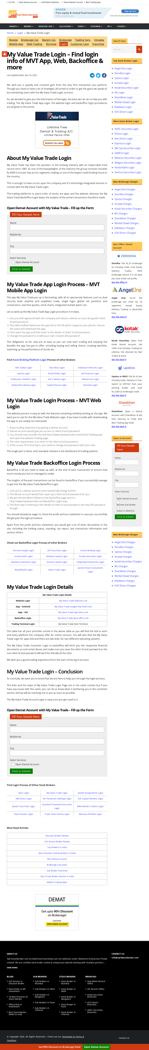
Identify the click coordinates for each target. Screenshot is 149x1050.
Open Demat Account (96, 1047)
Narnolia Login (90, 385)
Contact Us (123, 1038)
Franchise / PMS (45, 26)
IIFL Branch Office (95, 989)
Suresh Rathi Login (23, 556)
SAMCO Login (122, 153)
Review (13, 40)
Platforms (95, 26)
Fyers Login (23, 792)
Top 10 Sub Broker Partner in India (57, 876)
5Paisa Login (121, 133)
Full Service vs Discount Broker (16, 982)
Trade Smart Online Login (57, 814)
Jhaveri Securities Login (23, 806)
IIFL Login (120, 92)
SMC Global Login (23, 367)
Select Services (18, 258)
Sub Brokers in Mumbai (42, 982)
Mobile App (16, 44)
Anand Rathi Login (57, 373)
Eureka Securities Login (90, 556)
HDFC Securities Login (127, 129)
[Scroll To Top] (144, 1039)
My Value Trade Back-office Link (73, 618)
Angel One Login (123, 68)
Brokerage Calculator (57, 864)
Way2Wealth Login (24, 569)
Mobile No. (16, 234)
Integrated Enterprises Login (90, 562)
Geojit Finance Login (57, 385)
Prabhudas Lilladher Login (23, 379)
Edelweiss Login (123, 107)
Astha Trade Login (57, 569)
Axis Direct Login (124, 138)
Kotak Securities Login (127, 87)
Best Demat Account (57, 859)
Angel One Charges (125, 189)
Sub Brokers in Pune (45, 1002)
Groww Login (122, 82)
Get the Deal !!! (119, 359)
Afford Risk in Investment (15, 1005)
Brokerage (65, 40)
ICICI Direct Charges (125, 232)
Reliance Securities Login (128, 157)
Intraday (99, 40)
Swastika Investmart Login (23, 562)
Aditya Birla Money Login (23, 385)
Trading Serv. (83, 40)
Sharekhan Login (124, 97)
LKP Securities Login (57, 550)
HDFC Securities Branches (95, 1011)
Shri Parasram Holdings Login (57, 798)
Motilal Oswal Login (125, 102)
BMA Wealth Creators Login (90, 806)
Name (13, 222)
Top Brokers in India (57, 847)
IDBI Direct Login (24, 798)
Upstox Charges (123, 199)
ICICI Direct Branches (92, 1003)
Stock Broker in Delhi (68, 990)
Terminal (51, 44)
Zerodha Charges (124, 194)
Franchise (98, 44)
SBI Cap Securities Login (128, 148)
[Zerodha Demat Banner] (97, 12)
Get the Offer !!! (119, 282)
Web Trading (34, 44)
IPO (108, 26)
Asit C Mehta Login (57, 379)
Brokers (27, 26)
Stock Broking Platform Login (30, 359)
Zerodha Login (122, 73)
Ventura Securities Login (128, 172)
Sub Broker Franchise (57, 870)
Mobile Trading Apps (57, 882)
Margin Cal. (49, 40)
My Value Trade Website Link (73, 600)
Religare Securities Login (128, 162)
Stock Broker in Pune (68, 1005)
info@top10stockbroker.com (125, 957)
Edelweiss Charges (125, 228)
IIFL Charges (121, 213)
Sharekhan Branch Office (96, 982)
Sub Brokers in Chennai (42, 1009)
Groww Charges (123, 203)
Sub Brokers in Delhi (45, 989)
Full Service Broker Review (57, 841)
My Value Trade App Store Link (73, 612)
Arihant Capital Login (57, 562)
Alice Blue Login (57, 367)
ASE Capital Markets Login (90, 798)
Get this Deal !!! (119, 317)
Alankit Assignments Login (90, 792)
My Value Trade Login (57, 792)
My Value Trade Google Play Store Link (73, 606)
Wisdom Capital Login (57, 556)
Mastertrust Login (90, 379)
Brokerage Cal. (30, 40)
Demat (81, 26)
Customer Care (80, 44)
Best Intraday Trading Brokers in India (57, 853)
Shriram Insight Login (23, 550)
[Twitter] (98, 75)
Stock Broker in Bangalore (68, 997)
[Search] (139, 49)
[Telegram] (92, 75)
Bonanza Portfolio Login (90, 814)
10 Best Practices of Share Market (18, 997)
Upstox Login (23, 373)
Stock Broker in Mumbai (68, 982)
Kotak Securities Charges (128, 208)
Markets (13, 26)
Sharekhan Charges (125, 218)
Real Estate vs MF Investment (17, 990)
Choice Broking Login (90, 550)
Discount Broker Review (57, 835)
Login (63, 44)
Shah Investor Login (23, 814)
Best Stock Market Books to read (17, 1013)
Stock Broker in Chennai (68, 1013)
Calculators (65, 26)
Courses (121, 26)
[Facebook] (104, 75)
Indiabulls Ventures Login (90, 367)
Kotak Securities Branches (95, 995)
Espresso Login (123, 143)
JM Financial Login (90, 373)
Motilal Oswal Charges (127, 223)
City (12, 246)
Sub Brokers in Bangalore (42, 995)
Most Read (14, 31)
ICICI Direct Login (124, 111)
